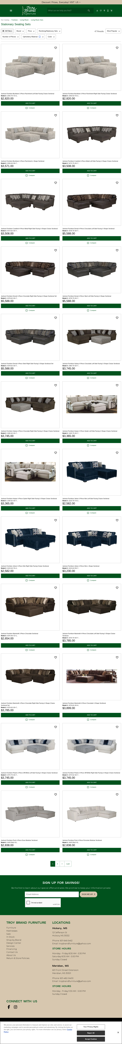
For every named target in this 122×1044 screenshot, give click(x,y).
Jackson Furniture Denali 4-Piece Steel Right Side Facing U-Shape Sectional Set (27, 363)
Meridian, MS (60, 965)
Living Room (24, 20)
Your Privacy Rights (90, 1027)
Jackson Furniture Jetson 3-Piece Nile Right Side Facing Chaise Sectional (25, 566)
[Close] (118, 1032)
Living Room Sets (37, 20)
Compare (32, 108)
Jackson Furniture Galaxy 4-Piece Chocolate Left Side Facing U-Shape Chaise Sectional (91, 363)
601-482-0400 (66, 978)
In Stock (10, 937)
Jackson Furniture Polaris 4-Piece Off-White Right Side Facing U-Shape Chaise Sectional (91, 773)
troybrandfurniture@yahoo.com (75, 943)
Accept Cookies (91, 1039)
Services (10, 946)
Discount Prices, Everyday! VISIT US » (61, 2)
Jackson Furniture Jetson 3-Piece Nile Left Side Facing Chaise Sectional (85, 498)
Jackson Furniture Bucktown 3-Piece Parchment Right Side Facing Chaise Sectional (89, 94)
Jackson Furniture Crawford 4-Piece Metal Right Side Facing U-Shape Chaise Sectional (29, 228)
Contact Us (12, 952)
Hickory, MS (59, 928)
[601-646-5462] (108, 10)
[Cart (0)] (111, 10)
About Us (11, 955)
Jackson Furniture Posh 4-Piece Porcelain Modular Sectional (82, 840)
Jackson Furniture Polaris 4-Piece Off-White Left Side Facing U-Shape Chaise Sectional (29, 773)
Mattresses (11, 931)
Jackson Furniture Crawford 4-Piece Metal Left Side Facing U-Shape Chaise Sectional (90, 161)
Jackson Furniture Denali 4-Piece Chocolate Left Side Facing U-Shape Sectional (88, 228)
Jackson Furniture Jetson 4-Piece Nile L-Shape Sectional (80, 566)
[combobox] (20, 31)
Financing (11, 949)
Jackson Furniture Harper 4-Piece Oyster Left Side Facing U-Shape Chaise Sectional (89, 431)
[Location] (104, 10)
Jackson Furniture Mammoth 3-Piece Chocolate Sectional (19, 633)
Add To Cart (30, 103)
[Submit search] (89, 10)
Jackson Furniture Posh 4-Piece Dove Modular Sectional (19, 840)
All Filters (8, 31)
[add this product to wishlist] (55, 48)
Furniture (15, 20)
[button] (11, 10)
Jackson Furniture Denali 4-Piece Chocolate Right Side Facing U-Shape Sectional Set (29, 296)
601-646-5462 (66, 940)
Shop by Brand (13, 940)
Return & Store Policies (17, 958)
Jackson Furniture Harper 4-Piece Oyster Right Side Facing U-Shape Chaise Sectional (29, 498)
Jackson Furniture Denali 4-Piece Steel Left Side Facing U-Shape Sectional (86, 296)
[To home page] (29, 10)
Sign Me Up (87, 894)
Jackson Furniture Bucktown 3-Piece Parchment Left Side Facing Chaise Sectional (27, 94)
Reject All (90, 1033)
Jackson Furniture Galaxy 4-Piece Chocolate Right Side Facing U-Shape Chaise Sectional (30, 431)
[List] (100, 10)
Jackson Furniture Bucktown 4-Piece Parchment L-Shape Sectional (22, 161)
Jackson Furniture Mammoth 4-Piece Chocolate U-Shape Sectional (84, 703)
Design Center (13, 943)
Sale (8, 934)
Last (68, 864)
